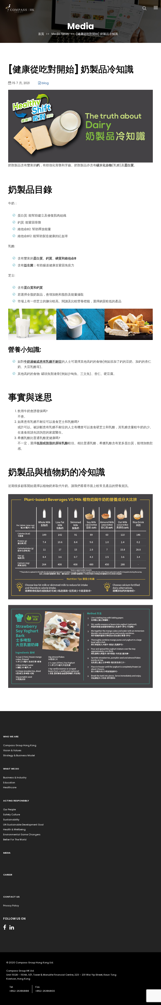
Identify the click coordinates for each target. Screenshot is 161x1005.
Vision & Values (12, 750)
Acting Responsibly (16, 800)
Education (9, 782)
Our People (9, 809)
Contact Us (11, 896)
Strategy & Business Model (19, 755)
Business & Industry (14, 777)
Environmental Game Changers (21, 834)
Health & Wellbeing (14, 829)
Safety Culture (11, 814)
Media (6, 852)
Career (7, 874)
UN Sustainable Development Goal (23, 824)
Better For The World (14, 839)
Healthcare (9, 787)
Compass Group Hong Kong (19, 745)
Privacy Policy (11, 905)
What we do (11, 768)
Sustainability (11, 819)
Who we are (10, 736)
